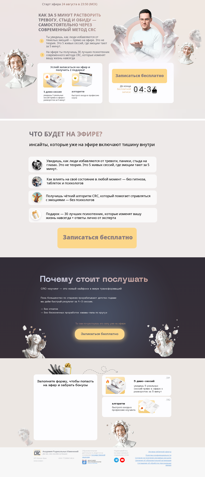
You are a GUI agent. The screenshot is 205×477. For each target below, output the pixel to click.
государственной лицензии (93, 456)
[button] (139, 76)
